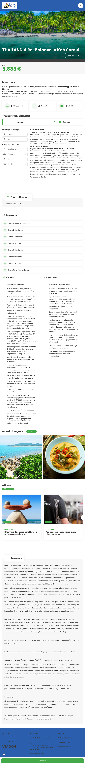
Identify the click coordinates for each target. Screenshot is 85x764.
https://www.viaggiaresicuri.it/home (38, 707)
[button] (80, 5)
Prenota (43, 761)
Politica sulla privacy (65, 738)
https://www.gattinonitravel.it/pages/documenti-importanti (27, 719)
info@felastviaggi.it (39, 754)
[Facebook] (4, 754)
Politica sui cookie (64, 742)
